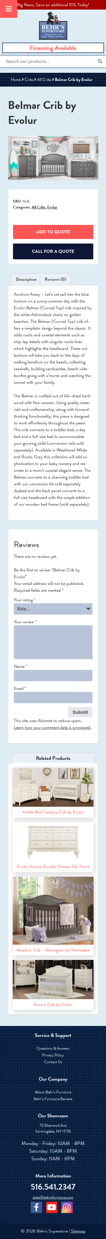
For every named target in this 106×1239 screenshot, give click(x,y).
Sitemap (78, 1231)
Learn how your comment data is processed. (52, 727)
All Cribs (44, 79)
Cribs (29, 79)
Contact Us (53, 1062)
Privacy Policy (53, 1055)
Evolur (52, 207)
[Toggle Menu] (8, 9)
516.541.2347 (53, 1187)
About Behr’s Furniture (53, 1092)
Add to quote (53, 232)
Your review (25, 622)
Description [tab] (26, 279)
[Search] (100, 61)
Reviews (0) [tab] (55, 279)
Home (16, 79)
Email (20, 688)
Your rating (24, 600)
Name (20, 666)
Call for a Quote (53, 251)
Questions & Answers (53, 1049)
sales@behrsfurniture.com (53, 1198)
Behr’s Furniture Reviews (53, 1099)
